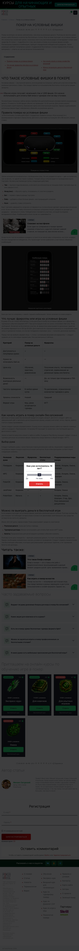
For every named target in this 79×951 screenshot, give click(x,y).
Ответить (39, 484)
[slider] (39, 474)
